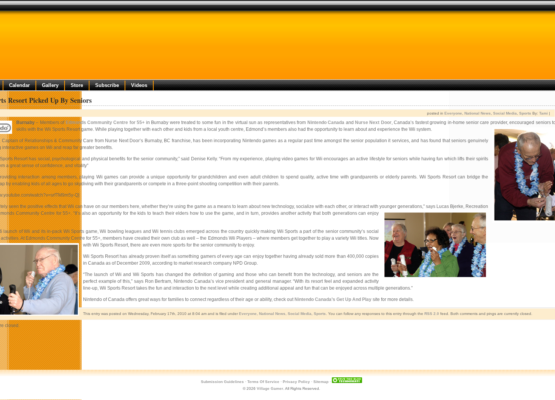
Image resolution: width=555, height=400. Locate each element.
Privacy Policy (296, 382)
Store (77, 85)
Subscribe (107, 85)
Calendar (19, 85)
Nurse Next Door (373, 122)
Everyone (453, 113)
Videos (139, 85)
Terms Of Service (263, 382)
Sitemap (320, 382)
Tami (543, 113)
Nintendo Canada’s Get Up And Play (333, 299)
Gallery (50, 85)
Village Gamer (270, 388)
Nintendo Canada (325, 122)
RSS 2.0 (431, 314)
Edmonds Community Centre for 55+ (105, 122)
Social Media (505, 113)
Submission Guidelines (222, 382)
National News (477, 113)
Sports (525, 113)
